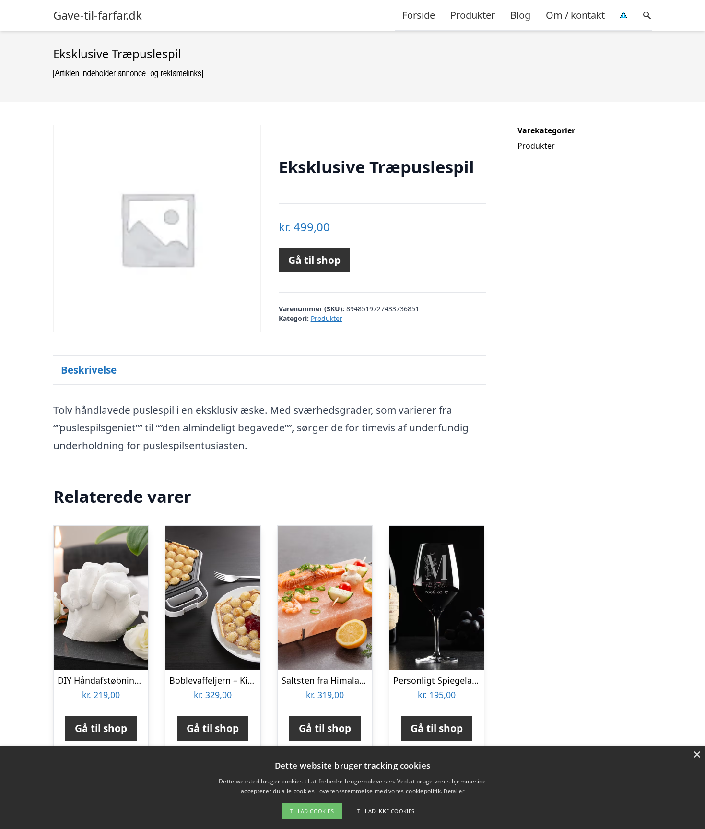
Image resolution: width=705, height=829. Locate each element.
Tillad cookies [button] (312, 811)
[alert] (352, 787)
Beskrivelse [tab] (89, 370)
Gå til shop (314, 260)
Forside (418, 15)
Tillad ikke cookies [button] (386, 811)
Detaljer (454, 790)
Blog (520, 15)
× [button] (696, 754)
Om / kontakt (575, 15)
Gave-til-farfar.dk (97, 15)
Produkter (472, 15)
